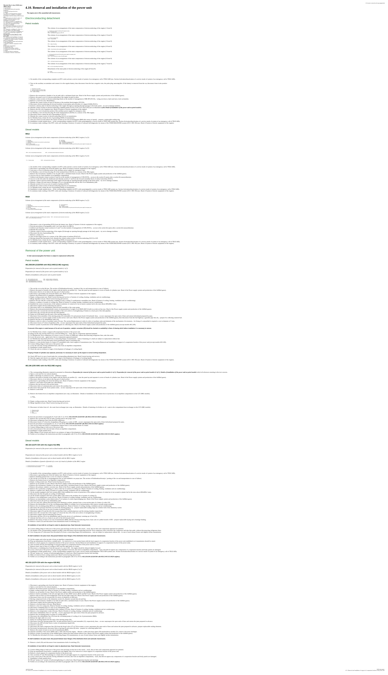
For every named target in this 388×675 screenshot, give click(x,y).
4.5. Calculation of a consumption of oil (12, 22)
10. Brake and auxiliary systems (10, 48)
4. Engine (5, 12)
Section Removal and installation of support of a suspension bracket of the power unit (102, 543)
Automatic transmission (82, 525)
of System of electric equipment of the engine (71, 109)
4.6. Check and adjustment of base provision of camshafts (11, 24)
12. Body (5, 50)
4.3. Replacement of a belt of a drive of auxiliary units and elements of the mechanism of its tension (12, 19)
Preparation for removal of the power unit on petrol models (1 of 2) (94, 372)
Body (52, 100)
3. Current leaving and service (10, 11)
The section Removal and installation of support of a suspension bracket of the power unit (121, 342)
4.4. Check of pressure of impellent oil (12, 21)
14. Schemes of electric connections (11, 52)
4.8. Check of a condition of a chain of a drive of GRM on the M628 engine (12, 30)
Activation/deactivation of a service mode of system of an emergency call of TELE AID (146, 79)
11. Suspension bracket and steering (11, 49)
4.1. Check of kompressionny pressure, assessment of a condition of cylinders (12, 14)
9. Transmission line (8, 47)
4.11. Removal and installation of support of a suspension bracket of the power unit (13, 37)
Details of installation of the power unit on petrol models (179, 372)
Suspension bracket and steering (87, 553)
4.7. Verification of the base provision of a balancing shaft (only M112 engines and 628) (13, 27)
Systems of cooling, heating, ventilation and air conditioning (90, 297)
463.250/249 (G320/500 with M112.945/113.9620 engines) (87, 417)
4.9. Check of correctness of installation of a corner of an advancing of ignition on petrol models (13, 32)
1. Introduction (7, 8)
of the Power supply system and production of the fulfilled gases (103, 95)
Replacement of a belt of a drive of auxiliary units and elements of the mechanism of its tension (101, 321)
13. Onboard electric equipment (10, 51)
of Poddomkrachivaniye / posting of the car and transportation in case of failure (83, 288)
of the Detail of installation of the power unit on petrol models (121, 107)
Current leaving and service (60, 297)
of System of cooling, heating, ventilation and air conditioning (115, 300)
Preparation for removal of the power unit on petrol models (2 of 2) (138, 372)
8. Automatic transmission (9, 45)
